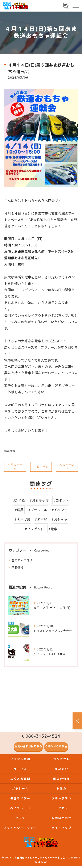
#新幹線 (19, 500)
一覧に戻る (41, 467)
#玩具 (19, 509)
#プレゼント (34, 528)
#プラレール (37, 509)
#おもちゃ (59, 519)
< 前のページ (15, 466)
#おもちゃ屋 (39, 500)
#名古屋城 (22, 519)
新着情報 (9, 451)
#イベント (59, 509)
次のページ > (67, 466)
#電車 (52, 528)
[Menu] (75, 5)
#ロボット (61, 500)
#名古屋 (41, 519)
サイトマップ (61, 828)
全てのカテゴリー (23, 560)
